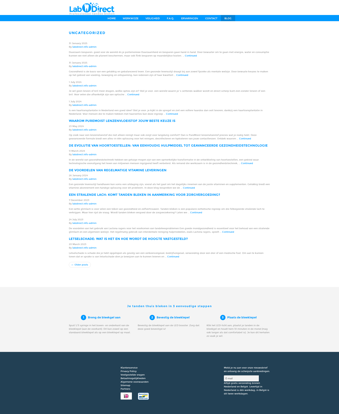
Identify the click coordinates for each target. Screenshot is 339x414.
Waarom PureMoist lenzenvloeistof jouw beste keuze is (122, 121)
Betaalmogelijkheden (133, 378)
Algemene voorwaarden (134, 381)
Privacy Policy (128, 371)
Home (112, 18)
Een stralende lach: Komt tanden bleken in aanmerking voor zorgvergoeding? (144, 195)
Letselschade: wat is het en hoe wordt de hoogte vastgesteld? (128, 239)
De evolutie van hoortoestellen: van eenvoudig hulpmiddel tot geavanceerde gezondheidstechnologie (168, 145)
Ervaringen (189, 18)
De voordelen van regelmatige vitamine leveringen (117, 170)
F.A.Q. (170, 18)
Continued (191, 55)
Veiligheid (152, 18)
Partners (125, 389)
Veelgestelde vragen (133, 374)
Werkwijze (130, 18)
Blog (228, 18)
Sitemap (125, 385)
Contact (211, 18)
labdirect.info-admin (84, 47)
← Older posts (80, 264)
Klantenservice (129, 367)
